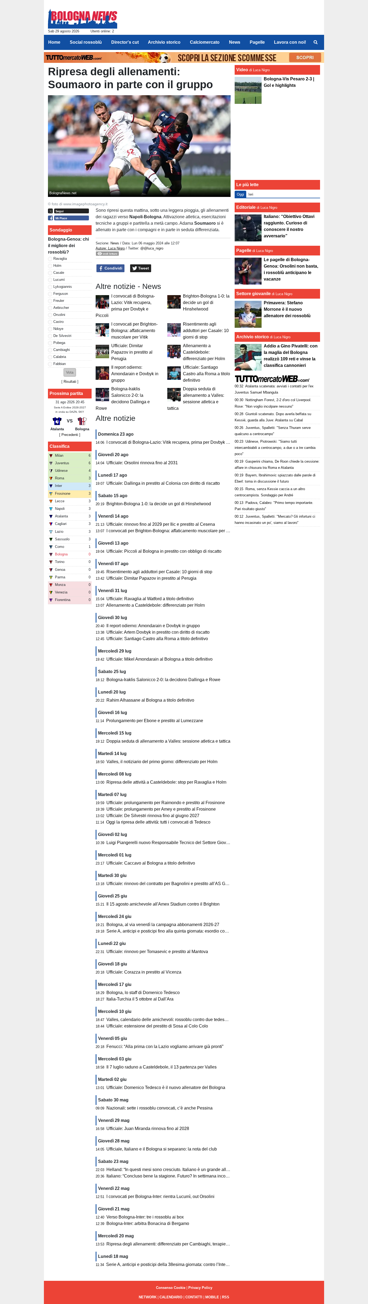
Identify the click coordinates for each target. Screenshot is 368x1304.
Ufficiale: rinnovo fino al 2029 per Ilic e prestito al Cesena (160, 524)
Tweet (143, 268)
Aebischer (61, 308)
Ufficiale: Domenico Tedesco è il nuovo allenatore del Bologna (165, 1087)
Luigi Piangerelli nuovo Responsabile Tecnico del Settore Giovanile (170, 842)
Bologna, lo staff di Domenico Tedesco (143, 992)
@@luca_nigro (151, 248)
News (114, 243)
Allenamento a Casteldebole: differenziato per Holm (204, 352)
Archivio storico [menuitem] (164, 42)
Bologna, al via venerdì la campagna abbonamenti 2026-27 (162, 924)
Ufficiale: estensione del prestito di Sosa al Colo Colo (157, 1026)
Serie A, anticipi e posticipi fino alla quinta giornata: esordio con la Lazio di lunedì (183, 931)
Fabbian (59, 364)
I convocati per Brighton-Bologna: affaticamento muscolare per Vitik (134, 330)
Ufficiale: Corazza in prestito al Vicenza (143, 972)
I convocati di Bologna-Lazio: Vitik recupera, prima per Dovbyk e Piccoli (174, 442)
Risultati (70, 382)
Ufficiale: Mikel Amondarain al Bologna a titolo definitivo (159, 659)
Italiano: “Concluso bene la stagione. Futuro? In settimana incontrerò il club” (178, 1176)
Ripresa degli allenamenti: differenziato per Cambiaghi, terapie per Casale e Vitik (183, 1244)
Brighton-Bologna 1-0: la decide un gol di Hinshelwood (206, 302)
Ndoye (58, 329)
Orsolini (59, 315)
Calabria (59, 357)
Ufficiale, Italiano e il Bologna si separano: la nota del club (161, 1149)
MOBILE (212, 1297)
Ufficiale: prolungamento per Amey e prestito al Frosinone (161, 809)
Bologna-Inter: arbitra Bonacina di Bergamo (147, 1223)
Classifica (60, 446)
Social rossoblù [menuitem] (86, 42)
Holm (57, 266)
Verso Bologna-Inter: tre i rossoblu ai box (145, 1217)
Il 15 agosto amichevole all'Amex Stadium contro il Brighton (163, 904)
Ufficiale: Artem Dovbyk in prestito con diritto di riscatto (158, 632)
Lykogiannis (62, 287)
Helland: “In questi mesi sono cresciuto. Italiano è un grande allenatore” (174, 1169)
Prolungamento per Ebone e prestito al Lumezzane (154, 720)
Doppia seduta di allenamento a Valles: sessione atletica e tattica (168, 741)
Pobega (59, 343)
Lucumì (59, 280)
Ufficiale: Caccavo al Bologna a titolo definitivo (150, 863)
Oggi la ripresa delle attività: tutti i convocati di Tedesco (158, 822)
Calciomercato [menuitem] (205, 42)
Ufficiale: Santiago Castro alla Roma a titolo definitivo (206, 374)
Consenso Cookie (170, 1288)
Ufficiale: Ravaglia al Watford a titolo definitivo (150, 598)
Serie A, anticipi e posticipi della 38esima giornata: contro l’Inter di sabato (175, 1264)
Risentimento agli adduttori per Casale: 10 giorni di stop (206, 330)
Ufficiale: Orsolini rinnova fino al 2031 (142, 462)
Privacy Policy (200, 1288)
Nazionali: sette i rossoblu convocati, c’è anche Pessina (159, 1108)
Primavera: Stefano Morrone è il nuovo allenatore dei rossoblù (287, 309)
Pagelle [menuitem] (257, 42)
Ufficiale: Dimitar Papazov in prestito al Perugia (131, 352)
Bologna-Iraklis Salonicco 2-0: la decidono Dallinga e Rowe (163, 679)
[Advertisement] (277, 142)
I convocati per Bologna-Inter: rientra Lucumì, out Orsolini (160, 1196)
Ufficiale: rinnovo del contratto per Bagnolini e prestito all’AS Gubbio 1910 (176, 883)
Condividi (112, 268)
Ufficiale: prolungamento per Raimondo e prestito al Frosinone (165, 802)
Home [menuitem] (54, 42)
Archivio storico (252, 336)
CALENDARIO (170, 1297)
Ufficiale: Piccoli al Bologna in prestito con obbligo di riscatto (163, 551)
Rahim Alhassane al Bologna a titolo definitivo (150, 700)
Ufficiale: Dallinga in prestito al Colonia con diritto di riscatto (163, 483)
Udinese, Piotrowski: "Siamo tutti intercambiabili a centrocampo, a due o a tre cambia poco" (275, 447)
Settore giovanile (254, 293)
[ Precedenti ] (69, 435)
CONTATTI (193, 1297)
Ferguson (60, 294)
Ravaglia (60, 259)
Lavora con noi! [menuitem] (290, 42)
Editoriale (246, 207)
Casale (58, 273)
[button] (70, 372)
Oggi (240, 194)
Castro (58, 322)
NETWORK (148, 1297)
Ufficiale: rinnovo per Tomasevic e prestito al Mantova (157, 951)
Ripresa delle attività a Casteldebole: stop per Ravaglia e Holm (166, 782)
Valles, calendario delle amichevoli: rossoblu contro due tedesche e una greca (180, 1019)
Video (242, 69)
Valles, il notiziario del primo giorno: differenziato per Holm (161, 761)
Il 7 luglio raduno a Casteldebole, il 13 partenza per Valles (161, 1067)
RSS (225, 1297)
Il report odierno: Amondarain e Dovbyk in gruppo (134, 374)
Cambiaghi (61, 350)
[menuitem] (315, 42)
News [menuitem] (234, 42)
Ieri (250, 194)
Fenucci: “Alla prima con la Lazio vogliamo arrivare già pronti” (164, 1046)
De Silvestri (62, 336)
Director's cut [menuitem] (125, 42)
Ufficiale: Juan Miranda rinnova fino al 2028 (147, 1128)
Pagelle (243, 250)
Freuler (58, 301)
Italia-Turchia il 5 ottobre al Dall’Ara (139, 999)
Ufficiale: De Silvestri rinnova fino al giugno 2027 (152, 815)
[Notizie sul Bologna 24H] (82, 16)
